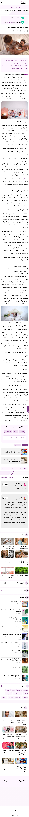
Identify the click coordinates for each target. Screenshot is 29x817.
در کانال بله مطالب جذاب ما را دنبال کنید (18, 468)
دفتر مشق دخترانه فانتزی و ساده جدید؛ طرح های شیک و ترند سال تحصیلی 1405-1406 (8, 737)
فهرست (14, 810)
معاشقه (26, 179)
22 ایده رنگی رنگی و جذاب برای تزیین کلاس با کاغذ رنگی (11, 602)
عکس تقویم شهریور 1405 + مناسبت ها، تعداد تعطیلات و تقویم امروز (12, 460)
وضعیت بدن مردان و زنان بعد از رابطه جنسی (8, 547)
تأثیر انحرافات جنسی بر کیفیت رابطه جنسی (23, 547)
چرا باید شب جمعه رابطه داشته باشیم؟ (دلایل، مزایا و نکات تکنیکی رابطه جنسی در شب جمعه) (21, 562)
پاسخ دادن (5, 484)
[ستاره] (24, 2)
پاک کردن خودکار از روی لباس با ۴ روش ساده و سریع (11, 643)
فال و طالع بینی (6, 7)
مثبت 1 (7, 690)
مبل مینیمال (3, 697)
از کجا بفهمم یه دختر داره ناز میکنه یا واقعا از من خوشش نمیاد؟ (8, 752)
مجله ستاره (10, 31)
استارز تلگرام (25, 697)
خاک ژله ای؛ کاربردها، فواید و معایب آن (12, 650)
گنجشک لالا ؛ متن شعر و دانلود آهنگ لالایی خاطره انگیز (11, 626)
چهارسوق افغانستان (17, 694)
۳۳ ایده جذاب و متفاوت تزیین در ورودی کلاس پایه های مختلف (12, 676)
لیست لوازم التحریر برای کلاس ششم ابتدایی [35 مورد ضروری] (11, 618)
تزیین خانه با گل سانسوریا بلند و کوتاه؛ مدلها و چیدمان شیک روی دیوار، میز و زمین (21, 753)
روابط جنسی (17, 445)
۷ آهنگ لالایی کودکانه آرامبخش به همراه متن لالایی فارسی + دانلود (11, 659)
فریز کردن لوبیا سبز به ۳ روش (14, 667)
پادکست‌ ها (14, 813)
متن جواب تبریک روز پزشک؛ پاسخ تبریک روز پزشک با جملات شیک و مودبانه (11, 451)
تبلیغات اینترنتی (14, 816)
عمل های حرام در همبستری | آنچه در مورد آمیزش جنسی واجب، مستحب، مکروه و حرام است (11, 635)
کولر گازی (26, 694)
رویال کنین (10, 697)
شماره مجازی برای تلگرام (22, 690)
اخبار (27, 7)
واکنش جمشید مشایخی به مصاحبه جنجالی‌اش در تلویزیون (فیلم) (8, 561)
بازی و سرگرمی (14, 7)
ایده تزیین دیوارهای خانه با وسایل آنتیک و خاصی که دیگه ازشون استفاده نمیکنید (21, 721)
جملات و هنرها (22, 7)
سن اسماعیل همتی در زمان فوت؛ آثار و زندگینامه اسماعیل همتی (8, 720)
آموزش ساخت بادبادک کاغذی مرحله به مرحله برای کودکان (11, 610)
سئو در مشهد (8, 694)
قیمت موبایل (17, 697)
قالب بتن (13, 690)
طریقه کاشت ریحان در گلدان (21, 575)
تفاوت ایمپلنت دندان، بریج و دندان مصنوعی (7, 576)
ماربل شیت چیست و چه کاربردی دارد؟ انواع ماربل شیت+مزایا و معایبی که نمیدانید (21, 737)
